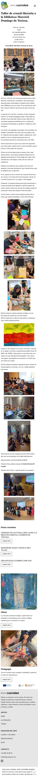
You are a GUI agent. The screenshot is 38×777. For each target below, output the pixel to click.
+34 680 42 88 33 (6, 753)
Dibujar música (7, 738)
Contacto (5, 749)
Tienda (3, 724)
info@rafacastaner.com (8, 757)
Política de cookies (18, 774)
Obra (3, 716)
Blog (3, 742)
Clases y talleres (8, 734)
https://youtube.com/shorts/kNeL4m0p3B (14, 460)
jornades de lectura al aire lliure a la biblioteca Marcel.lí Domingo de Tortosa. (19, 535)
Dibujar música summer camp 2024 (16, 561)
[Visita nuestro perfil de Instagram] (2, 761)
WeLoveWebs (31, 774)
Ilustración (5, 720)
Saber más (6, 541)
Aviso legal (26, 772)
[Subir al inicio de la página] (34, 773)
